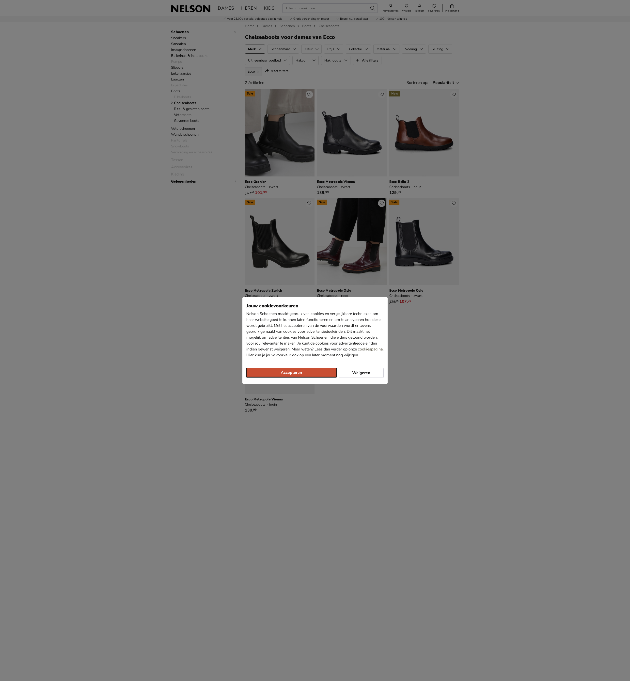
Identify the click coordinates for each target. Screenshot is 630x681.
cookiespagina (370, 349)
